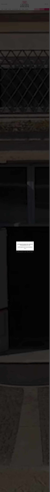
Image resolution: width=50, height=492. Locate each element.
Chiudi (32, 242)
